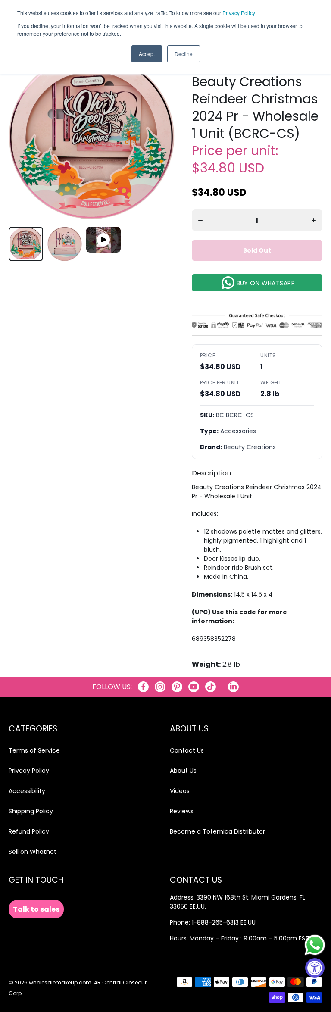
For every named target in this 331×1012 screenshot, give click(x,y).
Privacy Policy (238, 12)
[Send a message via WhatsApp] (315, 945)
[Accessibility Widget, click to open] (315, 968)
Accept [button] (147, 53)
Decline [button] (184, 53)
